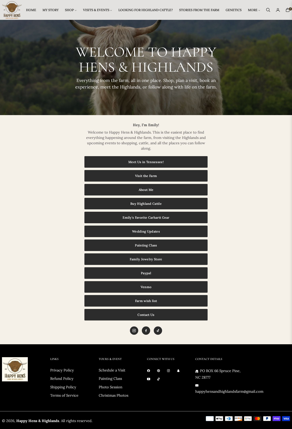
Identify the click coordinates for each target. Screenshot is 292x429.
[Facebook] (146, 330)
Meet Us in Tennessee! (146, 162)
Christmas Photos (113, 395)
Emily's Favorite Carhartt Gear (146, 217)
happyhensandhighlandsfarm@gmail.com (229, 391)
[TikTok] (158, 330)
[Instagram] (134, 330)
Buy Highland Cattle (146, 204)
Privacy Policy (62, 370)
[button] (268, 10)
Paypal (146, 273)
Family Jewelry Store (146, 259)
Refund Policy (61, 378)
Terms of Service (64, 395)
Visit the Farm (146, 176)
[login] (278, 9)
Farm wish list (146, 301)
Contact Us (145, 315)
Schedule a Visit (112, 370)
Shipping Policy (63, 387)
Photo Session (110, 387)
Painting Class (146, 245)
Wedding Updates (146, 231)
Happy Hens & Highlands (37, 420)
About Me (146, 190)
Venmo (146, 287)
